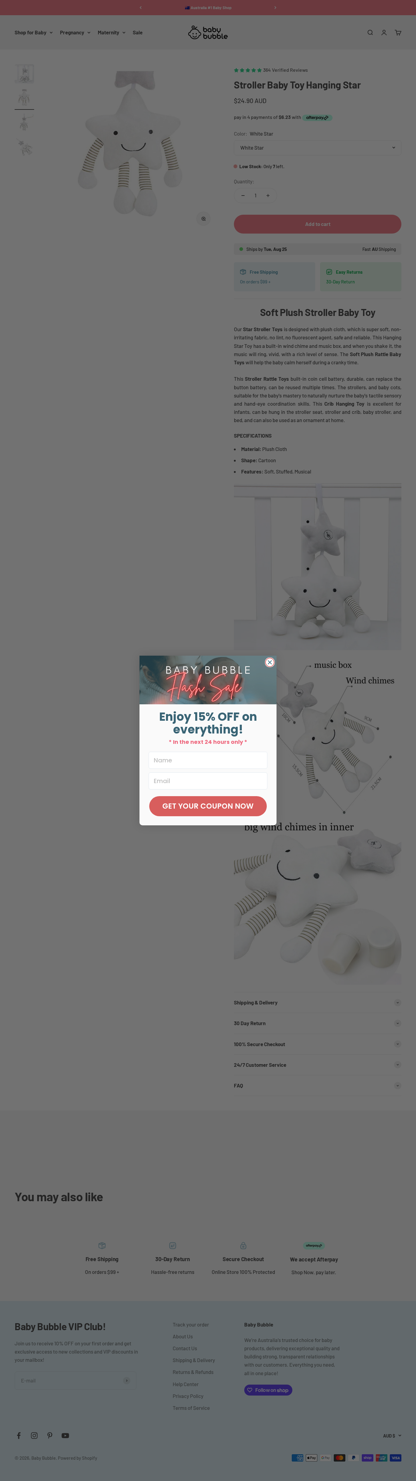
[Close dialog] (270, 662)
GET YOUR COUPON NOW (208, 806)
